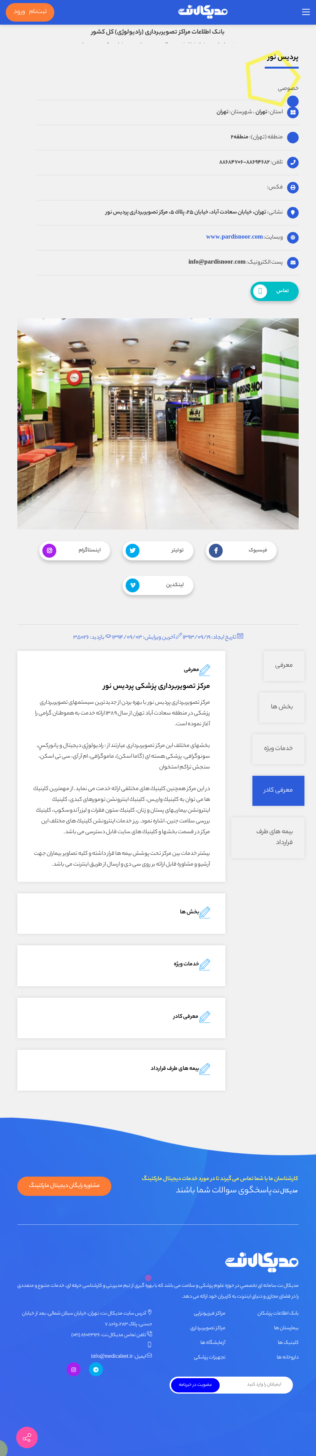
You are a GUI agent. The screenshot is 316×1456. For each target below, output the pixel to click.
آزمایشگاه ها (212, 1343)
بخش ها (282, 707)
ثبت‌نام (38, 12)
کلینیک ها (288, 1343)
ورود (19, 12)
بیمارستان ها (286, 1328)
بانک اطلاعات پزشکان (278, 1314)
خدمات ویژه (278, 749)
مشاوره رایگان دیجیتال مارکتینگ (64, 1186)
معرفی (284, 666)
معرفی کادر (278, 790)
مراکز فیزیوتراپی (209, 1314)
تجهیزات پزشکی (209, 1357)
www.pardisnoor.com (234, 237)
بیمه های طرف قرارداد (274, 837)
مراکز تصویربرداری (207, 1328)
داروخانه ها (288, 1357)
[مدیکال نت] (202, 12)
